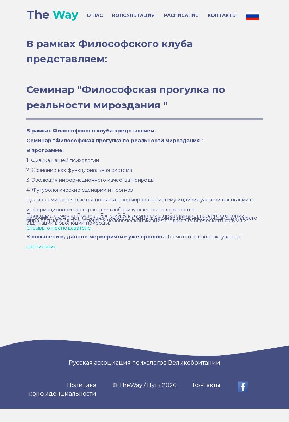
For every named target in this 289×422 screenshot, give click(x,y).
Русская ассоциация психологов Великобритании (144, 362)
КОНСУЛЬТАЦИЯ (133, 15)
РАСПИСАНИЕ (181, 15)
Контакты (206, 385)
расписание (41, 246)
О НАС (95, 15)
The (52, 14)
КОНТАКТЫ (222, 15)
